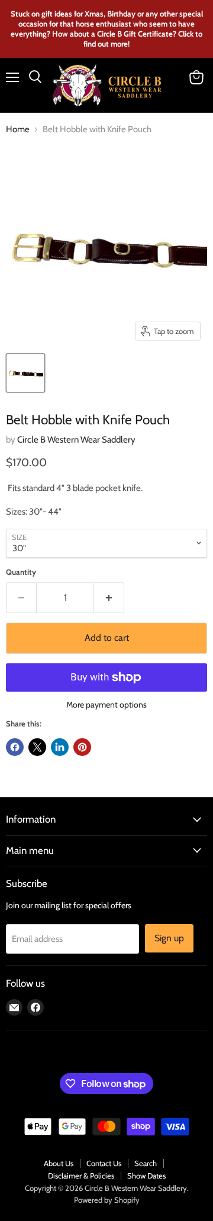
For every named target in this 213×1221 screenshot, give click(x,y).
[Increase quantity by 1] (109, 597)
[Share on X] (37, 747)
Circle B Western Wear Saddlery (76, 439)
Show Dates (146, 1175)
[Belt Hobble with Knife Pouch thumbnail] (25, 373)
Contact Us (103, 1163)
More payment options (106, 704)
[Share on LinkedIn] (60, 747)
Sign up (169, 938)
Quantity (21, 572)
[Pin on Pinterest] (82, 747)
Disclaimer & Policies (81, 1175)
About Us (58, 1163)
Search (145, 1163)
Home (18, 130)
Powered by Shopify (107, 1199)
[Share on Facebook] (15, 747)
